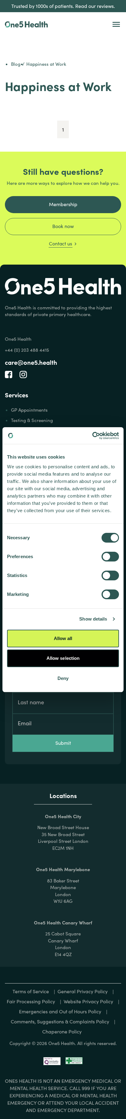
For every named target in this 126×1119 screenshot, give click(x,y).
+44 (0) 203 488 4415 (27, 350)
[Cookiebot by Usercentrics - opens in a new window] (92, 436)
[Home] (26, 24)
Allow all (63, 638)
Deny (63, 678)
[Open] (116, 24)
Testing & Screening (32, 420)
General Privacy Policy (82, 991)
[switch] (110, 556)
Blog (15, 64)
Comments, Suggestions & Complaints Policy (60, 1021)
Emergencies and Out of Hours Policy (60, 1011)
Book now (63, 226)
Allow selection (63, 658)
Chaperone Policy (62, 1031)
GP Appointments (29, 410)
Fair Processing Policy (31, 1001)
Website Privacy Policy (88, 1001)
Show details (93, 618)
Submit (63, 743)
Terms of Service (31, 991)
